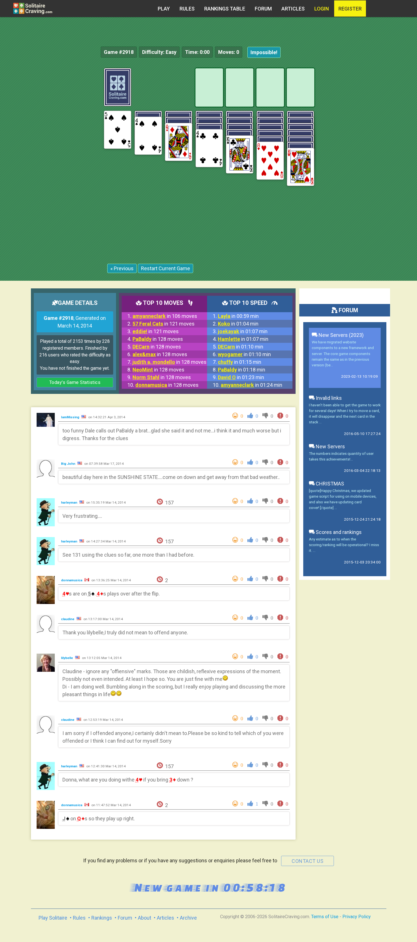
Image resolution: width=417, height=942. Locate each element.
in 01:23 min (241, 377)
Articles (293, 9)
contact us (307, 861)
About (144, 918)
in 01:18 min (241, 370)
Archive (188, 918)
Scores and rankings (338, 532)
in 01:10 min (240, 347)
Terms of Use (324, 916)
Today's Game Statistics (75, 382)
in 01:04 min (238, 324)
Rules (187, 9)
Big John (68, 464)
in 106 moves (164, 316)
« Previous (122, 268)
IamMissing (70, 417)
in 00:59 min (238, 316)
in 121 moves (163, 324)
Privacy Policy (356, 916)
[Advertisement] (374, 153)
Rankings (101, 918)
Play (164, 9)
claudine (68, 619)
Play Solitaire (53, 918)
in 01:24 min (251, 385)
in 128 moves (157, 339)
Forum (263, 9)
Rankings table (224, 9)
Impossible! (263, 52)
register (350, 9)
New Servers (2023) (340, 335)
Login (321, 9)
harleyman (69, 502)
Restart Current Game (165, 268)
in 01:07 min (243, 331)
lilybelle (67, 658)
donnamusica (72, 580)
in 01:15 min (239, 362)
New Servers (330, 446)
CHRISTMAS (329, 484)
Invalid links (328, 398)
